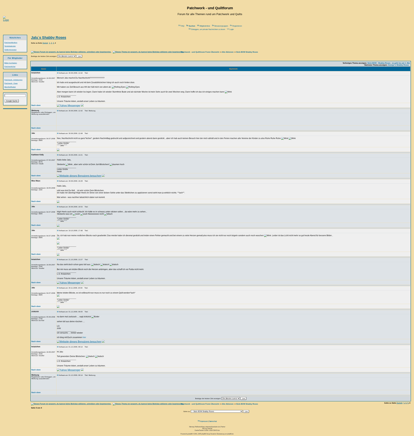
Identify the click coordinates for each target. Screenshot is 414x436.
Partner (223, 427)
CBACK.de (216, 430)
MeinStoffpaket (10, 87)
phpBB (190, 434)
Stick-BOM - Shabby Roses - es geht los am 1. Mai (388, 63)
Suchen (192, 26)
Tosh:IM (209, 428)
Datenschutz (213, 421)
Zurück (45, 43)
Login (231, 29)
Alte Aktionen (228, 52)
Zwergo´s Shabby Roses (398, 65)
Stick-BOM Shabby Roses (247, 52)
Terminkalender (10, 46)
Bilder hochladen (10, 63)
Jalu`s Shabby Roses (48, 37)
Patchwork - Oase (11, 83)
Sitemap (191, 427)
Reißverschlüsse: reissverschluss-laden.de (207, 427)
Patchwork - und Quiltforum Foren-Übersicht (200, 52)
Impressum (204, 421)
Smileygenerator (10, 50)
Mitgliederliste (205, 26)
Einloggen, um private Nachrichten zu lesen (208, 29)
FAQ (182, 26)
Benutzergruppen (221, 26)
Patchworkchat (9, 66)
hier (84, 337)
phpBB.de (230, 434)
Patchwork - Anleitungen (13, 80)
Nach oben (36, 105)
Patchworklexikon (10, 42)
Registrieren (237, 26)
